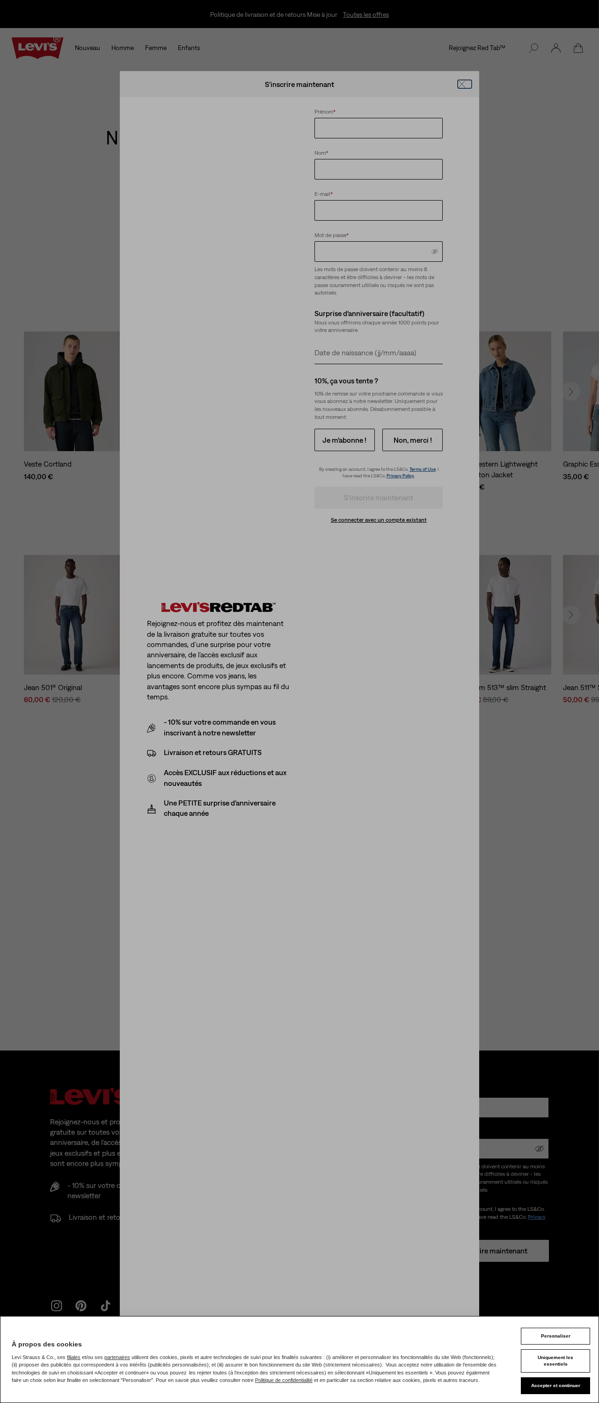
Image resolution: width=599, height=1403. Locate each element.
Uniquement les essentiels (555, 1361)
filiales (73, 1357)
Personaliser (555, 1335)
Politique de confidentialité (284, 1380)
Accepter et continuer (555, 1385)
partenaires (117, 1357)
